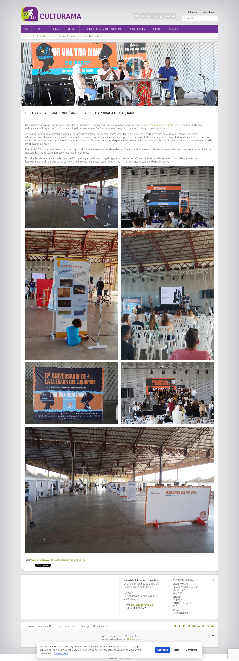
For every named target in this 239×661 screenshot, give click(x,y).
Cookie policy (61, 653)
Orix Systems (133, 639)
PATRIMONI (178, 600)
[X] (136, 16)
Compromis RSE (45, 626)
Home (26, 36)
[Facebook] (143, 16)
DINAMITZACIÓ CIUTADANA (185, 586)
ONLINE (176, 596)
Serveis (30, 626)
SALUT (176, 609)
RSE (175, 606)
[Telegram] (155, 16)
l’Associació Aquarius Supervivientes (156, 124)
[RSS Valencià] (203, 626)
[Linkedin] (167, 16)
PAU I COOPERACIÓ (182, 603)
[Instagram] (149, 16)
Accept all (162, 649)
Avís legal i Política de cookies (95, 626)
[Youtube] (161, 16)
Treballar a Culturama (67, 626)
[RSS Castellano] (208, 626)
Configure (191, 649)
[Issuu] (173, 16)
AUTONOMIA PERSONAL (184, 580)
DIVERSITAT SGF (180, 590)
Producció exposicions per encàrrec (67, 559)
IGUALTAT (177, 593)
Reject (176, 649)
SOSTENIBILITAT (180, 613)
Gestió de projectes (39, 559)
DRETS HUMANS (40, 36)
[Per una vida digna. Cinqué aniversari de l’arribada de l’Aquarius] (119, 74)
